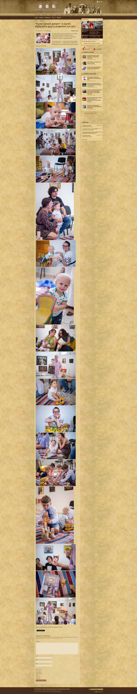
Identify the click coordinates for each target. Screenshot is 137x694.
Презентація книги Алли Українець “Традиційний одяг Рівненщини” (94, 106)
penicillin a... (87, 136)
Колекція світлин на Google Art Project (92, 43)
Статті (53, 17)
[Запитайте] (67, 14)
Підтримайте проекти (51, 689)
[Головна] (36, 20)
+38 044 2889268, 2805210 (95, 37)
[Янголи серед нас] (92, 28)
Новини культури (89, 74)
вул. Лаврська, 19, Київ (94, 35)
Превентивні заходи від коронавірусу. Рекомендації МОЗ (94, 78)
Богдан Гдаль (100, 691)
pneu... (89, 133)
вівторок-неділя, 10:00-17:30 (95, 29)
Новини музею (88, 52)
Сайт (37, 663)
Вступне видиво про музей (89, 41)
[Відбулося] (41, 20)
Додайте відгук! (74, 30)
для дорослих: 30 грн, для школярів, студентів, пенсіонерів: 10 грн (94, 32)
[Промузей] (38, 14)
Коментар (38, 641)
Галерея (44, 689)
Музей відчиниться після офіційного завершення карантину (93, 57)
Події (36, 17)
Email (37, 659)
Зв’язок (68, 689)
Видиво (59, 17)
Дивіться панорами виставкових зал (91, 39)
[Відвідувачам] (80, 14)
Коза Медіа (98, 49)
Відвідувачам (62, 689)
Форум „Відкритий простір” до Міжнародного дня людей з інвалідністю (94, 85)
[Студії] (57, 14)
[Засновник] (45, 14)
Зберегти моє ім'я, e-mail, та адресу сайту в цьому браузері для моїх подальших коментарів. (39, 674)
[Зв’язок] (87, 14)
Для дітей (87, 49)
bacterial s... (87, 126)
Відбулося (47, 17)
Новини (41, 17)
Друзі (58, 689)
